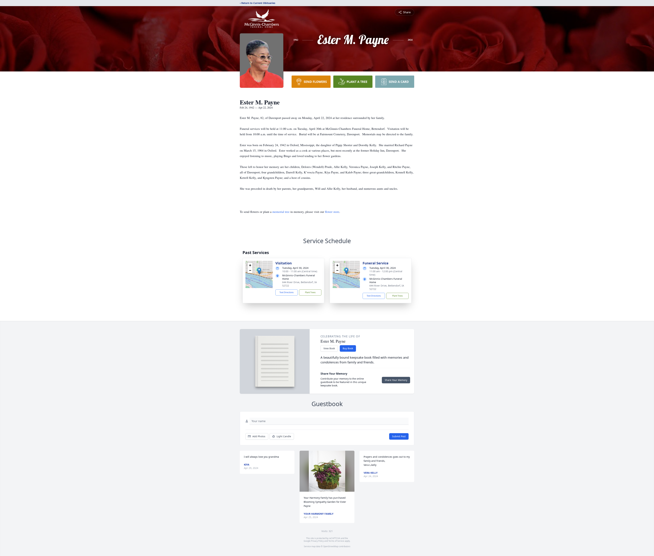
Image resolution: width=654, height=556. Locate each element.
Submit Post (399, 436)
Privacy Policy (317, 540)
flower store (332, 212)
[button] (259, 270)
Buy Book (348, 348)
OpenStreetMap (330, 546)
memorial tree (281, 212)
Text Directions (286, 292)
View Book (329, 348)
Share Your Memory (396, 380)
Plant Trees (310, 292)
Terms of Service (336, 540)
